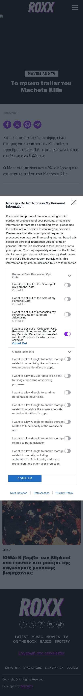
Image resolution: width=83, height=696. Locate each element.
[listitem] (41, 276)
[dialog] (41, 348)
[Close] (75, 203)
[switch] (67, 285)
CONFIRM (25, 478)
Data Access (41, 492)
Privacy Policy (64, 492)
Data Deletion (18, 492)
